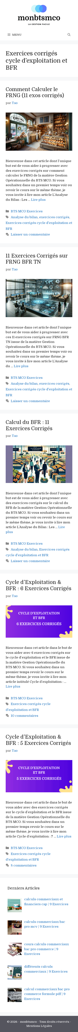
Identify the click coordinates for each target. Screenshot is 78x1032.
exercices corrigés (54, 217)
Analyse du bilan (24, 217)
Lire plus (38, 200)
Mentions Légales (39, 1026)
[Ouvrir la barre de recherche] (69, 34)
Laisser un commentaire (30, 234)
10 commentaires (24, 716)
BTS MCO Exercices (27, 211)
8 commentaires (24, 865)
